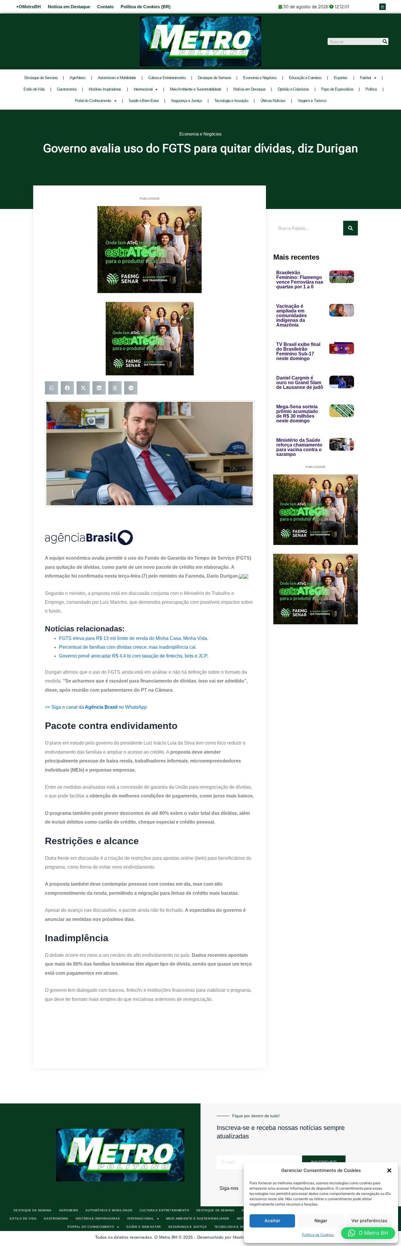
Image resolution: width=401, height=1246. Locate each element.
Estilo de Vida (33, 89)
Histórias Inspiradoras (105, 89)
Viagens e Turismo (312, 100)
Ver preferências (369, 1220)
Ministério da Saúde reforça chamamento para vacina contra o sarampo (299, 447)
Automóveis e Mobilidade (117, 78)
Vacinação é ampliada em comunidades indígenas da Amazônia (291, 315)
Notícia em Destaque (69, 6)
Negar (320, 1220)
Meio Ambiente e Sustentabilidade (195, 89)
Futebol (365, 78)
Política (371, 89)
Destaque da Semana (40, 78)
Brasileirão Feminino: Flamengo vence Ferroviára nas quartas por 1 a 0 (299, 279)
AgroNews (77, 78)
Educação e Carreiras (305, 78)
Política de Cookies (318, 1234)
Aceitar (272, 1220)
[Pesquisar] (384, 41)
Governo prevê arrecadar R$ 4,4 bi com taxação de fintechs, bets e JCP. (133, 655)
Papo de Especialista (337, 89)
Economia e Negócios (260, 78)
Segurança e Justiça (186, 100)
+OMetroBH (28, 6)
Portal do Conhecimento (93, 100)
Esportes (340, 78)
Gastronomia (66, 89)
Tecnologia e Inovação (231, 100)
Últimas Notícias (272, 100)
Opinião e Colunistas (293, 89)
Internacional (143, 89)
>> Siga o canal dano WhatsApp (96, 707)
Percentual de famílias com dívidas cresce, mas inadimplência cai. (128, 647)
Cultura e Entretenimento (167, 78)
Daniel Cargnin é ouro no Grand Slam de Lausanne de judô (299, 382)
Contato (105, 6)
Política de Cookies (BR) (146, 6)
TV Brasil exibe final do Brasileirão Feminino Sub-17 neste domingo (298, 351)
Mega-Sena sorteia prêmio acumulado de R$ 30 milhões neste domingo (297, 413)
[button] (389, 1170)
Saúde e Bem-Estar (144, 100)
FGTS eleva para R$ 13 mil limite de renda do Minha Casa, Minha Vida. (133, 638)
